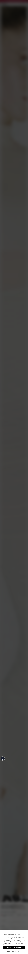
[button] (14, 951)
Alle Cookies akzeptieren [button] (14, 947)
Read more (5, 944)
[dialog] (14, 942)
